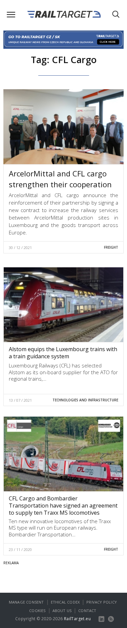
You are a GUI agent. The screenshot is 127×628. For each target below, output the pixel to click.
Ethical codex (65, 602)
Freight (111, 247)
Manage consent (26, 602)
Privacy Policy (101, 602)
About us (62, 610)
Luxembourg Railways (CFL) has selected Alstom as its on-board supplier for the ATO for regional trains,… (63, 372)
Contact (87, 610)
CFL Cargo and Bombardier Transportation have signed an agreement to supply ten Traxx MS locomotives (63, 505)
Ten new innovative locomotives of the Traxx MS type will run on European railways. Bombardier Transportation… (60, 528)
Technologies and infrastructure (85, 400)
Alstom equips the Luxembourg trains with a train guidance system (63, 352)
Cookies (37, 610)
